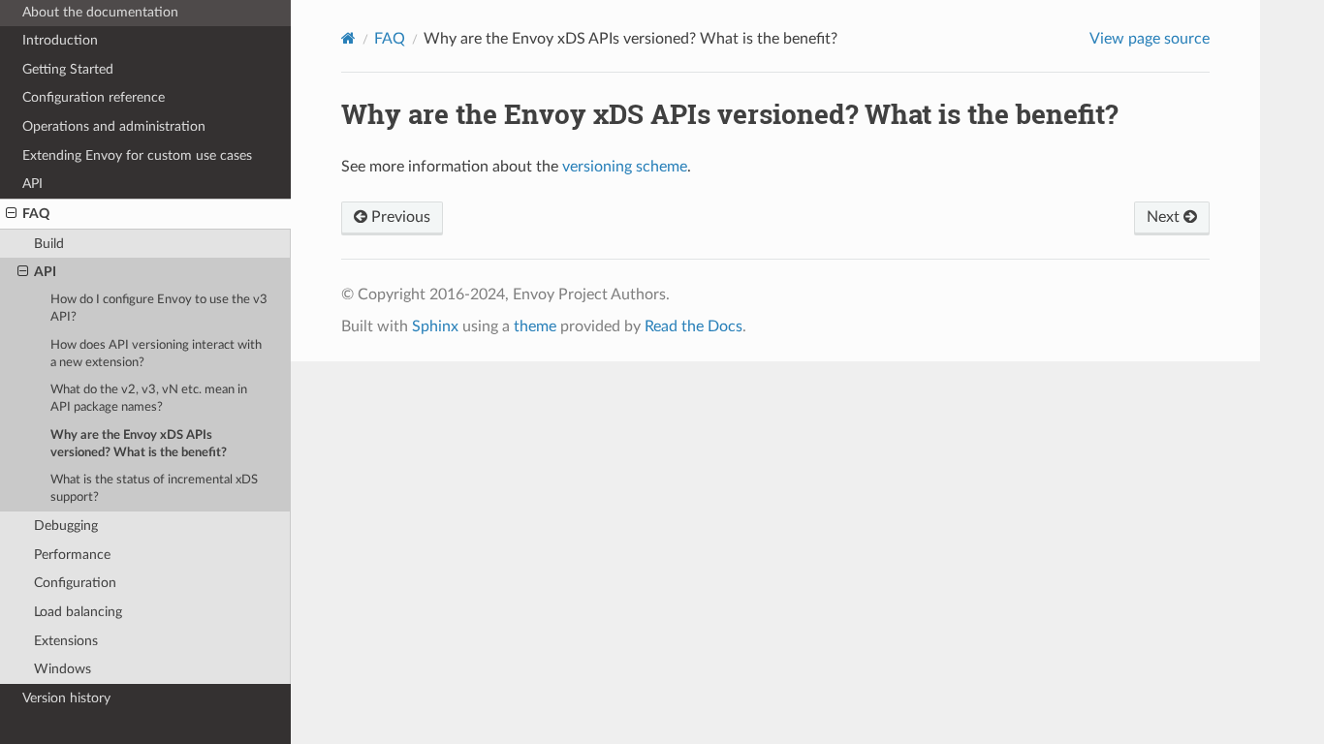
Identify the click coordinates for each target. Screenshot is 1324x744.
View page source (1149, 38)
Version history (66, 698)
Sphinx (435, 326)
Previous (398, 217)
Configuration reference (93, 97)
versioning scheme (624, 166)
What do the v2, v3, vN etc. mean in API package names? (148, 399)
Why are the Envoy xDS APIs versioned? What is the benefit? (138, 444)
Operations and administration (113, 126)
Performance (72, 554)
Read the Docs (693, 326)
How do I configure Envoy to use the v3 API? (159, 309)
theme (535, 326)
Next (1165, 217)
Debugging (66, 525)
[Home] (348, 38)
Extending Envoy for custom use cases (137, 155)
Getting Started (67, 69)
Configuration (75, 582)
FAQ (35, 213)
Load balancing (78, 611)
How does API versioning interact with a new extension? (156, 354)
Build (49, 243)
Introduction (60, 40)
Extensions (66, 641)
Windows (62, 669)
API (32, 183)
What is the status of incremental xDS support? (154, 489)
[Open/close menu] (11, 214)
